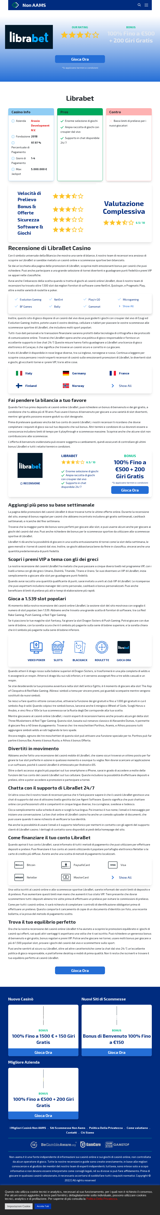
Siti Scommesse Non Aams (67, 1127)
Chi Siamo (87, 1132)
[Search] (139, 4)
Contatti (71, 1132)
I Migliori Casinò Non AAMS (28, 1127)
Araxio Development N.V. (40, 125)
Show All (128, 306)
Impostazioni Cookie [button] (18, 1206)
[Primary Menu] (146, 5)
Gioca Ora (80, 59)
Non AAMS (34, 5)
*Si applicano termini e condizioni (80, 67)
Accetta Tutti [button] (43, 1206)
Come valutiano (137, 1127)
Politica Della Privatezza (106, 1127)
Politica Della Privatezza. (102, 1198)
